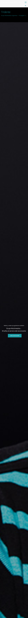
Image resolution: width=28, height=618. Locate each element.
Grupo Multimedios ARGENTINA (11, 2)
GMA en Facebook (14, 335)
